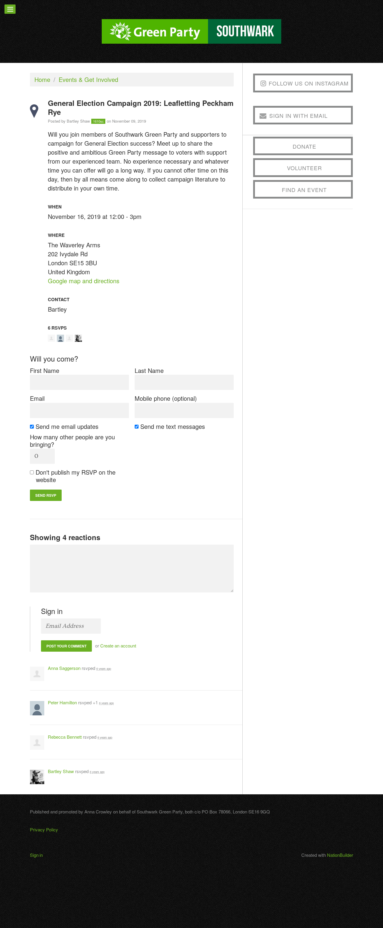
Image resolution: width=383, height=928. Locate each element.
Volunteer (304, 168)
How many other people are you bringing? (72, 440)
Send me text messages (173, 426)
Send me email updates (67, 426)
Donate (304, 146)
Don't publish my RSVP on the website (75, 475)
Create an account (118, 645)
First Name (44, 370)
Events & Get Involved (88, 79)
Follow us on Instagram (309, 83)
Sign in (36, 855)
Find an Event (304, 189)
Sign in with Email (298, 115)
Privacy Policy (44, 829)
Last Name (149, 370)
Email (37, 398)
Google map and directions (83, 280)
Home (42, 79)
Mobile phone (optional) (166, 398)
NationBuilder (340, 855)
